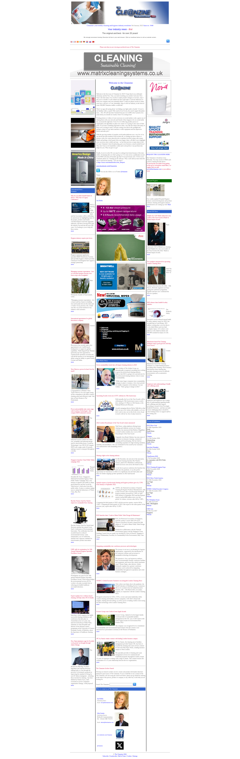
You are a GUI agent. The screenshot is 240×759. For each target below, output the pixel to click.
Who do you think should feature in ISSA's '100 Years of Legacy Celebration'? (81, 197)
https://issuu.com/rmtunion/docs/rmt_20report (111, 162)
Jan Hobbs (99, 200)
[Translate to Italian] (80, 42)
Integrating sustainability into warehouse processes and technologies (116, 546)
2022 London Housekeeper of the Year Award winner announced (115, 423)
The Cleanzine (119, 754)
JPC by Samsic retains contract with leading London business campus (117, 638)
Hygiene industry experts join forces (81, 238)
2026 (125, 754)
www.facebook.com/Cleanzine (106, 166)
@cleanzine (124, 172)
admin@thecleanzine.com (107, 722)
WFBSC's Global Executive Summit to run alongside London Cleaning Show (119, 581)
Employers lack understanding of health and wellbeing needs (158, 385)
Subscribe (105, 756)
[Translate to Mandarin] (93, 42)
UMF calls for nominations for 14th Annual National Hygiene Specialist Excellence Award (81, 551)
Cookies (129, 756)
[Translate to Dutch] (87, 42)
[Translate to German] (83, 42)
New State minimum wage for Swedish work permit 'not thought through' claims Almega (82, 643)
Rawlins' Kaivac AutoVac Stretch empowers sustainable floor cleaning (81, 502)
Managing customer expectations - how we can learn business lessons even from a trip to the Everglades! (82, 273)
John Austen (100, 713)
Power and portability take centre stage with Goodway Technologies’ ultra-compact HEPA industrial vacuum (82, 411)
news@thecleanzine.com (107, 702)
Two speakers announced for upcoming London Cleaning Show (158, 262)
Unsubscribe (113, 756)
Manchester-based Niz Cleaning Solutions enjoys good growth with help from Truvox (159, 343)
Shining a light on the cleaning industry (108, 455)
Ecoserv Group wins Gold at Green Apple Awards (111, 611)
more (72, 231)
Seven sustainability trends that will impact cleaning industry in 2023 (116, 365)
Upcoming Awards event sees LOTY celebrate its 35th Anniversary (116, 396)
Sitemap (135, 756)
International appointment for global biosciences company (81, 319)
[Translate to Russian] (90, 42)
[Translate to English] (71, 42)
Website (149, 433)
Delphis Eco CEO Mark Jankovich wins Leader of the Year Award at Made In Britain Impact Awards (159, 217)
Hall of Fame (122, 756)
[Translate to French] (74, 42)
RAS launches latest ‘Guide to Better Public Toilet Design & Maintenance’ (118, 515)
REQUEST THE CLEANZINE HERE (158, 154)
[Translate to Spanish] (77, 42)
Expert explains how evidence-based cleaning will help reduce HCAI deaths (82, 597)
